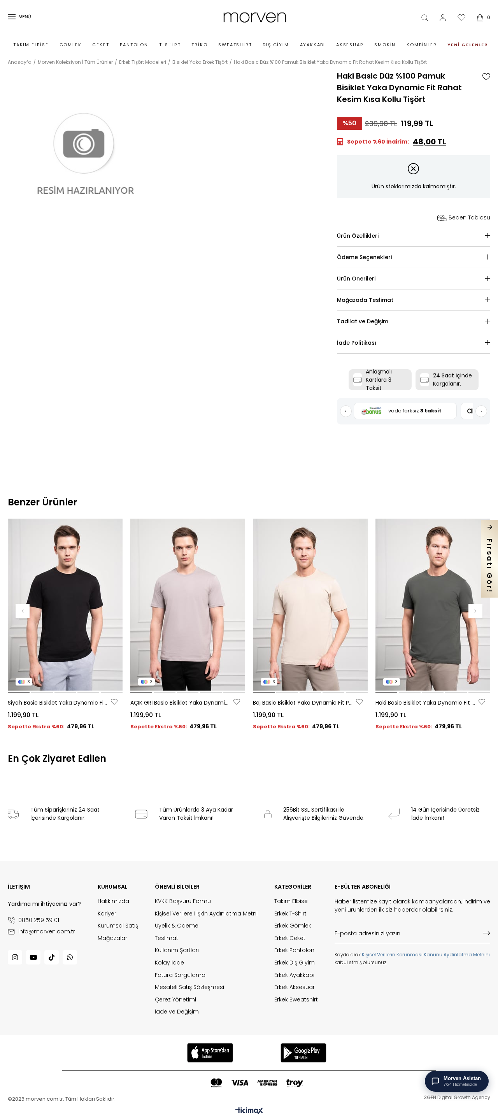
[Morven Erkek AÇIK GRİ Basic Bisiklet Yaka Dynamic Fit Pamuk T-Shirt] (187, 604)
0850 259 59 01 (38, 920)
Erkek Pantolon (294, 950)
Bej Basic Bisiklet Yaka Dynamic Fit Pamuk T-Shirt (303, 703)
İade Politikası (356, 343)
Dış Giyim (276, 45)
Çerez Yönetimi (175, 999)
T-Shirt (170, 45)
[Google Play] (303, 1053)
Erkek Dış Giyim (294, 962)
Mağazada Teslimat (365, 300)
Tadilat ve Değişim (362, 321)
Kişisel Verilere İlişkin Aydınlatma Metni (206, 913)
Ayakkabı (312, 45)
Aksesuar (349, 45)
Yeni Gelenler (467, 45)
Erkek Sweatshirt (296, 999)
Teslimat (166, 938)
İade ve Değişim (177, 1011)
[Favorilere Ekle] (486, 77)
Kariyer (107, 913)
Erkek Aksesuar (294, 987)
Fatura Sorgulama (180, 975)
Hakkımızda (113, 901)
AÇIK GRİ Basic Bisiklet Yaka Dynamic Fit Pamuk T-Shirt (180, 703)
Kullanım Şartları (177, 950)
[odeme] (256, 1082)
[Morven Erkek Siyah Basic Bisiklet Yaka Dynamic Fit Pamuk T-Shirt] (65, 604)
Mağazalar (112, 938)
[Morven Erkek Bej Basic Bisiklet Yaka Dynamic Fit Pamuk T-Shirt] (310, 604)
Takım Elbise (31, 45)
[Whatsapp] (70, 957)
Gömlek (71, 45)
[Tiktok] (51, 957)
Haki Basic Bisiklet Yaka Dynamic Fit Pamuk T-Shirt (426, 703)
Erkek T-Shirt (290, 913)
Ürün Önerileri (356, 278)
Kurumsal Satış (118, 925)
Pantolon (134, 45)
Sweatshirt (235, 45)
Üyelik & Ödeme (176, 925)
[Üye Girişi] (443, 17)
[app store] (210, 1053)
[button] (19, 692)
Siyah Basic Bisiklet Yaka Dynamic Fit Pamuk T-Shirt (58, 703)
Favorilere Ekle (114, 701)
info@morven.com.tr (46, 932)
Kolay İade (169, 962)
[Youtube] (33, 957)
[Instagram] (15, 957)
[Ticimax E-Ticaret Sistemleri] (249, 1111)
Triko (199, 45)
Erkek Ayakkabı (294, 975)
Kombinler (422, 45)
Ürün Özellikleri (358, 236)
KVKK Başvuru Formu (183, 901)
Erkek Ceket (289, 938)
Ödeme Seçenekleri (364, 257)
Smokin (385, 45)
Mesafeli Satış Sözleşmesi (189, 987)
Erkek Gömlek (292, 925)
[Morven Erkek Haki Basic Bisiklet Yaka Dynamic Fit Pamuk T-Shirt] (432, 604)
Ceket (100, 45)
